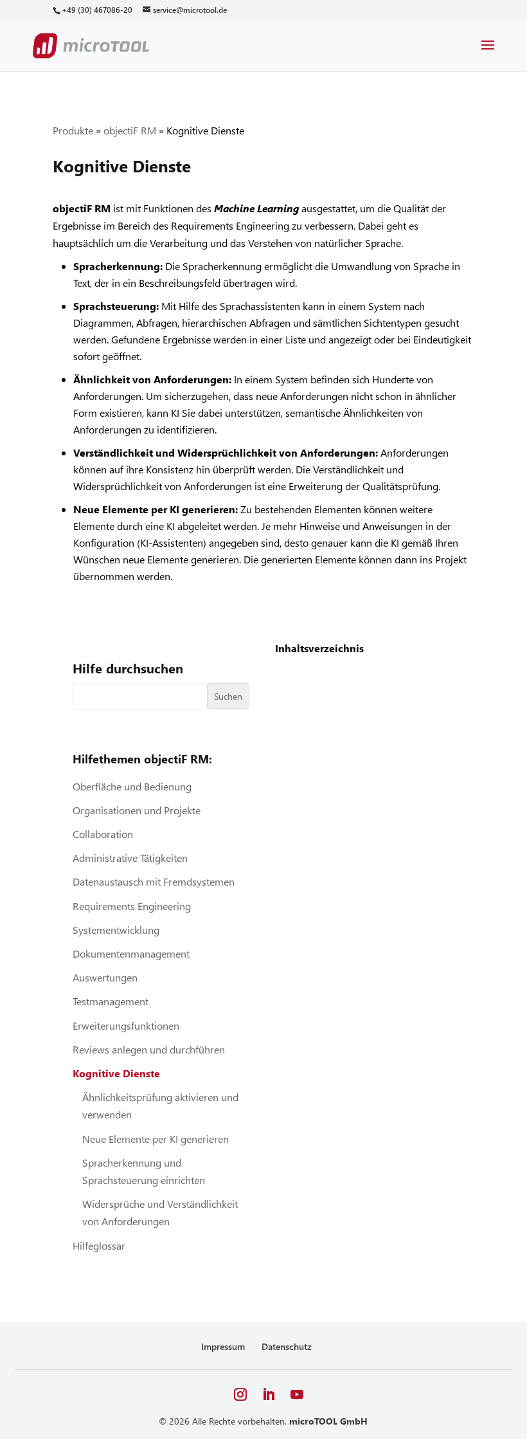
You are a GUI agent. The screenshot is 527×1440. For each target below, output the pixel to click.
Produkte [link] (73, 130)
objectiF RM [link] (129, 130)
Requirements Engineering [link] (132, 906)
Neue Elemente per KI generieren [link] (155, 1138)
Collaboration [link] (103, 834)
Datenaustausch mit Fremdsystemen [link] (154, 881)
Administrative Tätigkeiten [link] (130, 857)
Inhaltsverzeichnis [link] (319, 648)
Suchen (228, 696)
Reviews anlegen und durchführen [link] (149, 1049)
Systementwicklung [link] (116, 929)
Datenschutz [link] (287, 1346)
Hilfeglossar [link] (99, 1245)
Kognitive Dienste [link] (116, 1073)
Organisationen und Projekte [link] (137, 810)
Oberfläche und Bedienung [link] (132, 786)
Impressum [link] (223, 1346)
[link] (97, 10)
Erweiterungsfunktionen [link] (126, 1025)
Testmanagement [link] (110, 1001)
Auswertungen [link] (105, 977)
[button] (488, 53)
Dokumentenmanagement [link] (131, 953)
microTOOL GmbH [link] (328, 1421)
